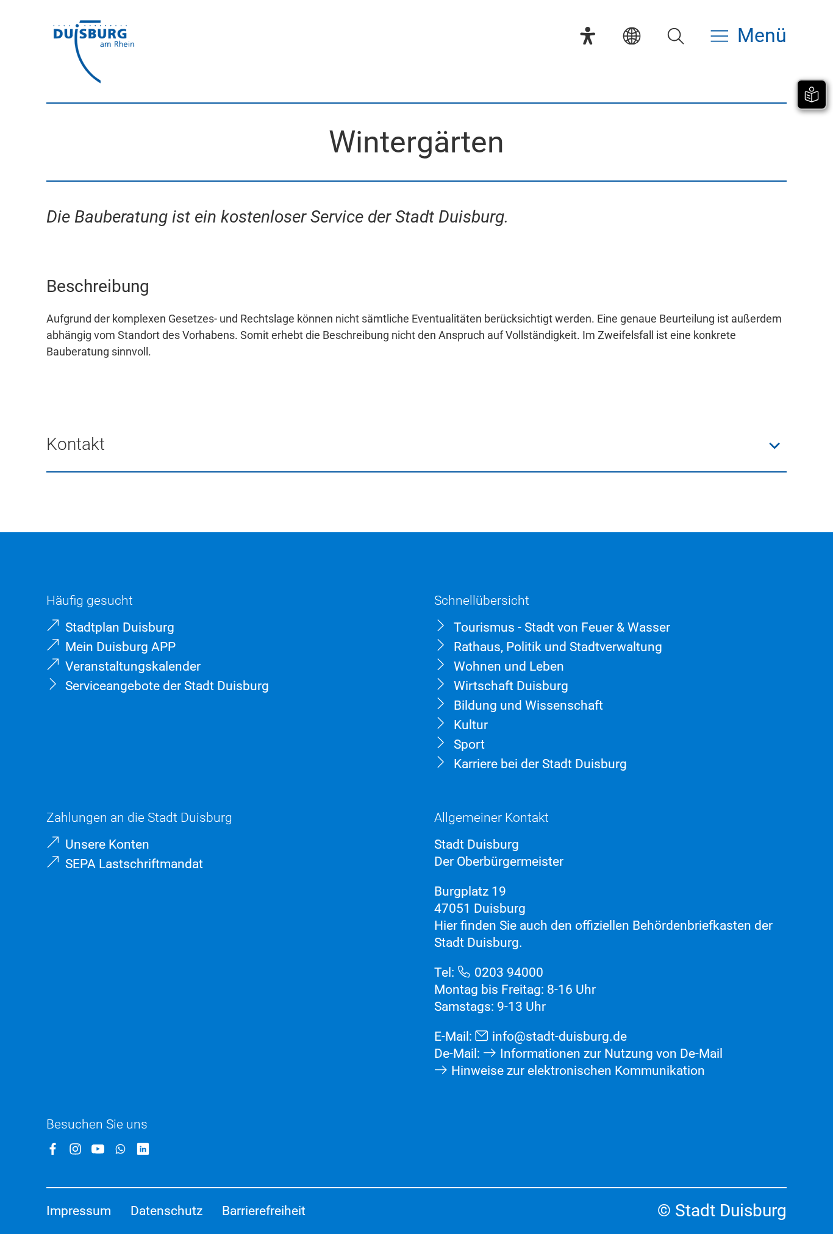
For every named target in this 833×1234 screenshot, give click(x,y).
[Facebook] (52, 1149)
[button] (416, 445)
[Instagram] (75, 1149)
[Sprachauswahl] (632, 36)
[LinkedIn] (143, 1149)
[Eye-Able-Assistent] (588, 36)
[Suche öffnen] (676, 36)
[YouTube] (97, 1149)
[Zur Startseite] (93, 53)
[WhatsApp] (120, 1149)
